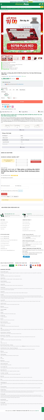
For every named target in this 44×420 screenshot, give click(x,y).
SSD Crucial (4, 397)
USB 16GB (28, 329)
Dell (16, 333)
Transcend (6, 387)
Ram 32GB (12, 380)
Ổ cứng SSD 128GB (9, 395)
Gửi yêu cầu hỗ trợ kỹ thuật (5, 241)
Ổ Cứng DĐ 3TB (27, 387)
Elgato (7, 352)
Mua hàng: (5, 236)
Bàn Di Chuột (19, 333)
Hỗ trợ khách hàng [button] (5, 234)
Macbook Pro (6, 307)
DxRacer (9, 346)
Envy (5, 292)
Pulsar (12, 333)
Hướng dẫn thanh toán (26, 227)
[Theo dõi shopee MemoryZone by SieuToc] (35, 265)
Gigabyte (8, 361)
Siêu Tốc (37, 410)
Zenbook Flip (11, 288)
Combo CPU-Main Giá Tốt (15, 326)
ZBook (17, 292)
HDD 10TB (25, 403)
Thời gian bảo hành (5, 69)
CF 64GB (8, 298)
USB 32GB (32, 329)
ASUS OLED (14, 8)
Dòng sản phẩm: (4, 88)
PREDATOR (17, 279)
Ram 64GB (16, 380)
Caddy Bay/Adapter (3, 383)
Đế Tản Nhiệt (10, 313)
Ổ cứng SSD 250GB (22, 395)
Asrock (5, 361)
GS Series (27, 301)
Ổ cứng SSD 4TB (28, 396)
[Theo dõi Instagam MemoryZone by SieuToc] (38, 265)
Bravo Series (10, 301)
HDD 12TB (29, 403)
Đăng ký (11, 265)
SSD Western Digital (13, 397)
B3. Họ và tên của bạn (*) (5, 185)
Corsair (7, 333)
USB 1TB (8, 330)
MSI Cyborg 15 (9, 8)
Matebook (2, 310)
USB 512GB (4, 330)
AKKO (7, 76)
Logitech (2, 333)
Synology (2, 400)
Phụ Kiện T (17, 339)
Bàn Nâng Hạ (27, 346)
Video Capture (3, 355)
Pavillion (7, 292)
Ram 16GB (8, 380)
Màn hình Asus (3, 377)
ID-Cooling (12, 374)
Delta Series (6, 301)
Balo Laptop (14, 313)
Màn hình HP (12, 377)
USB (29, 8)
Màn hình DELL (7, 377)
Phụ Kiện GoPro (32, 383)
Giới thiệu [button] (3, 219)
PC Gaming (18, 8)
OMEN (23, 292)
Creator (39, 301)
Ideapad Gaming (14, 304)
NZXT (20, 374)
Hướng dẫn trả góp (25, 228)
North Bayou (29, 349)
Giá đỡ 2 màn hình (9, 349)
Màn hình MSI (30, 377)
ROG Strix (5, 289)
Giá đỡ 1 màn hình (3, 349)
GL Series (17, 301)
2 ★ (16, 164)
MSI (3, 361)
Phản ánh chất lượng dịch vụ (5, 245)
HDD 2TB (9, 403)
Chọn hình (20, 190)
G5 (3, 282)
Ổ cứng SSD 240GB (16, 395)
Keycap (23, 336)
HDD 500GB (2, 403)
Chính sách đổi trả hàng (26, 223)
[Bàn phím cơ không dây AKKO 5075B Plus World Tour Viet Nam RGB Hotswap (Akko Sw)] (22, 34)
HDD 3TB (12, 403)
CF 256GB (15, 298)
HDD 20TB (36, 403)
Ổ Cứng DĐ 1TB (17, 387)
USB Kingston (7, 329)
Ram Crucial (28, 380)
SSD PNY (18, 397)
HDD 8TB (22, 403)
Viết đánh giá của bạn (36, 161)
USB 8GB (25, 329)
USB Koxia (14, 329)
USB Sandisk (2, 329)
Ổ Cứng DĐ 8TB (38, 387)
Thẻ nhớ (26, 8)
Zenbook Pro (16, 288)
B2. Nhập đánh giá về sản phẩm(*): (7, 177)
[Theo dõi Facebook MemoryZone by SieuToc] (31, 265)
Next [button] (41, 33)
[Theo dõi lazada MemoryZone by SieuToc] (33, 265)
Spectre (15, 292)
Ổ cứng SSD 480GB (34, 395)
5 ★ (16, 159)
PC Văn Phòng (3, 326)
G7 (5, 282)
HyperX (9, 333)
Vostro (14, 285)
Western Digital (3, 387)
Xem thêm (22, 129)
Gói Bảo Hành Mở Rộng (4, 313)
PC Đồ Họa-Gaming (8, 326)
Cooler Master (13, 346)
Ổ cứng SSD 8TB (34, 396)
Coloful (9, 364)
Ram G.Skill (31, 380)
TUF (1, 288)
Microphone (11, 355)
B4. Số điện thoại (18, 185)
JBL (14, 339)
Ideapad (2, 304)
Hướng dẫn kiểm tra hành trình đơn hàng (29, 230)
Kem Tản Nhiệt (28, 383)
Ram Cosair (24, 380)
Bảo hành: (5, 238)
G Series (16, 285)
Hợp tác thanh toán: (8, 250)
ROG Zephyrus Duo (33, 288)
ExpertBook (12, 289)
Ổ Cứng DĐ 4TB (32, 387)
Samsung (12, 339)
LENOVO (5, 316)
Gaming (5, 285)
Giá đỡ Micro (14, 349)
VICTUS (10, 292)
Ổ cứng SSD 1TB (18, 396)
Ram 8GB (5, 380)
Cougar (20, 346)
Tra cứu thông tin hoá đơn (5, 243)
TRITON (21, 279)
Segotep (18, 371)
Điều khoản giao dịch (4, 225)
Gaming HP (25, 292)
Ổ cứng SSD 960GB (12, 396)
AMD (3, 358)
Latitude (8, 285)
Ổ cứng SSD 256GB (28, 395)
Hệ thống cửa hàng (3, 223)
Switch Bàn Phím (27, 336)
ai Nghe (20, 339)
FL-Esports (15, 336)
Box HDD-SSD (9, 383)
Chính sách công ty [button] (27, 219)
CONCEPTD (4, 279)
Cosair (1, 371)
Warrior (2, 346)
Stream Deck (7, 355)
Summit (36, 301)
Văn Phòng (2, 285)
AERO (7, 282)
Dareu (18, 336)
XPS (22, 285)
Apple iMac (9, 323)
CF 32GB (5, 298)
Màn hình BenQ (16, 377)
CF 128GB (11, 298)
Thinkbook (4, 304)
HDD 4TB (15, 403)
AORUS (10, 282)
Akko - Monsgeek (3, 336)
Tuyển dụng (2, 228)
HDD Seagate (5, 404)
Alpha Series (2, 301)
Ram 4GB (2, 380)
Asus (8, 371)
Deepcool (6, 371)
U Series (2, 282)
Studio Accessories (16, 355)
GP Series (21, 301)
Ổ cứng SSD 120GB (3, 395)
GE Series (24, 301)
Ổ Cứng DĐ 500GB (11, 387)
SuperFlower (15, 371)
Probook (20, 292)
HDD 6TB (19, 403)
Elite (12, 292)
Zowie (14, 333)
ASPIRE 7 (11, 279)
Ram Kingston (36, 380)
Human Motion (25, 349)
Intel (1, 358)
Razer (4, 333)
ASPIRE (8, 279)
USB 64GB (35, 329)
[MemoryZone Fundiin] (22, 1)
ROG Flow (2, 289)
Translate (41, 0)
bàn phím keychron (3, 8)
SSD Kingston (39, 396)
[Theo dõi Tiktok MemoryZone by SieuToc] (31, 267)
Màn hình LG (26, 377)
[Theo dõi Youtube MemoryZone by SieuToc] (40, 265)
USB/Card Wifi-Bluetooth (21, 383)
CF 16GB (2, 298)
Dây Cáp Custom (32, 336)
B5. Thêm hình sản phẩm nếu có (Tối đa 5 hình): (11, 190)
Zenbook (3, 288)
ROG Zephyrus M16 (39, 288)
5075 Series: (3, 91)
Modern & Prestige (32, 301)
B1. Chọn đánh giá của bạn (5, 175)
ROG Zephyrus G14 (21, 288)
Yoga (11, 304)
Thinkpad (8, 304)
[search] (41, 7)
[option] (22, 34)
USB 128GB (39, 329)
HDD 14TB (32, 403)
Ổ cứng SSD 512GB (6, 396)
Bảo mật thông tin (3, 227)
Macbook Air (2, 307)
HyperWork (17, 346)
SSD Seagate (8, 397)
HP (3, 323)
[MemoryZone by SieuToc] (22, 4)
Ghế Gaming (37, 346)
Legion (18, 304)
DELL (3, 316)
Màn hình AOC (21, 377)
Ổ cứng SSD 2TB (23, 396)
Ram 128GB (20, 380)
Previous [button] (2, 33)
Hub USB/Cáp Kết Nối (14, 383)
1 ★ (16, 165)
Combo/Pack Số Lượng (20, 298)
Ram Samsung (41, 380)
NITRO (14, 279)
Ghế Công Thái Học (32, 346)
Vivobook (9, 289)
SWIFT (1, 279)
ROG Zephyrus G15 (27, 288)
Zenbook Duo (7, 288)
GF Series (14, 301)
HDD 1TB (6, 403)
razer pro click (22, 8)
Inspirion (11, 285)
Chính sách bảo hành (26, 225)
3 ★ (16, 162)
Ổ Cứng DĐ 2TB (22, 387)
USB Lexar (10, 329)
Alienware (19, 285)
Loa (30, 8)
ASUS (1, 323)
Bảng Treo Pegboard (19, 349)
